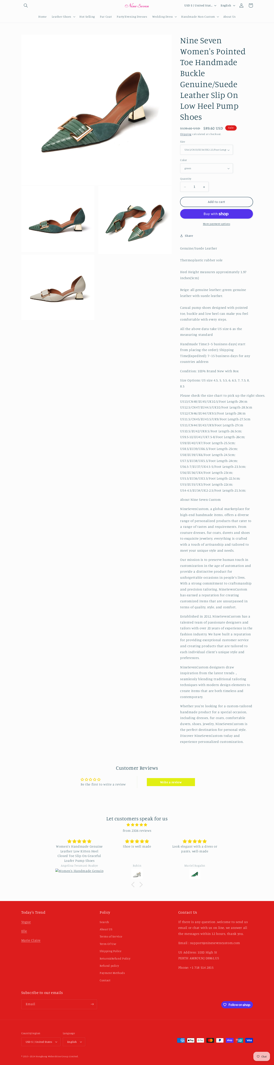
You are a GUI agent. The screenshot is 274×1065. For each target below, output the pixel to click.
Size (182, 141)
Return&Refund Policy (115, 958)
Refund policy (109, 965)
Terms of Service (111, 936)
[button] (25, 5)
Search (104, 922)
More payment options (216, 223)
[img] (137, 825)
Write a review (171, 782)
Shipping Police (110, 951)
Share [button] (189, 235)
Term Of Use (108, 943)
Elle (24, 931)
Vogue (26, 922)
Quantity (185, 178)
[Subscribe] (92, 1004)
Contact (105, 980)
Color (183, 160)
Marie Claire (31, 940)
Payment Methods (112, 972)
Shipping (185, 134)
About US (106, 929)
